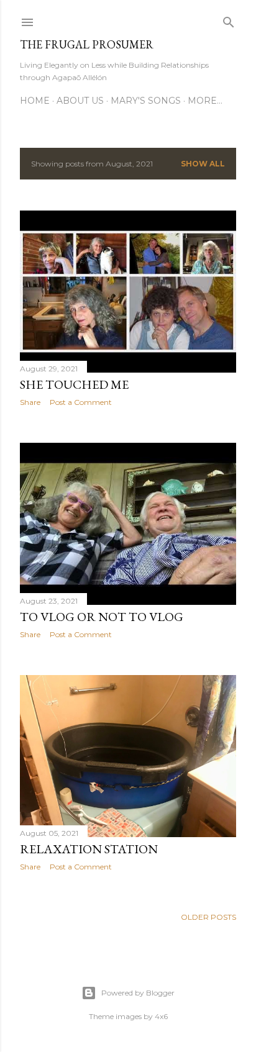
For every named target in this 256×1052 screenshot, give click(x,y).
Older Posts (208, 917)
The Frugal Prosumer (86, 44)
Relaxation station (89, 849)
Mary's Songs (146, 100)
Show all (203, 163)
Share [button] (30, 402)
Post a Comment (81, 402)
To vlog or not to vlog (101, 617)
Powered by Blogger (138, 992)
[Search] (228, 19)
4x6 (161, 1016)
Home (35, 100)
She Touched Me (74, 384)
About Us (80, 100)
